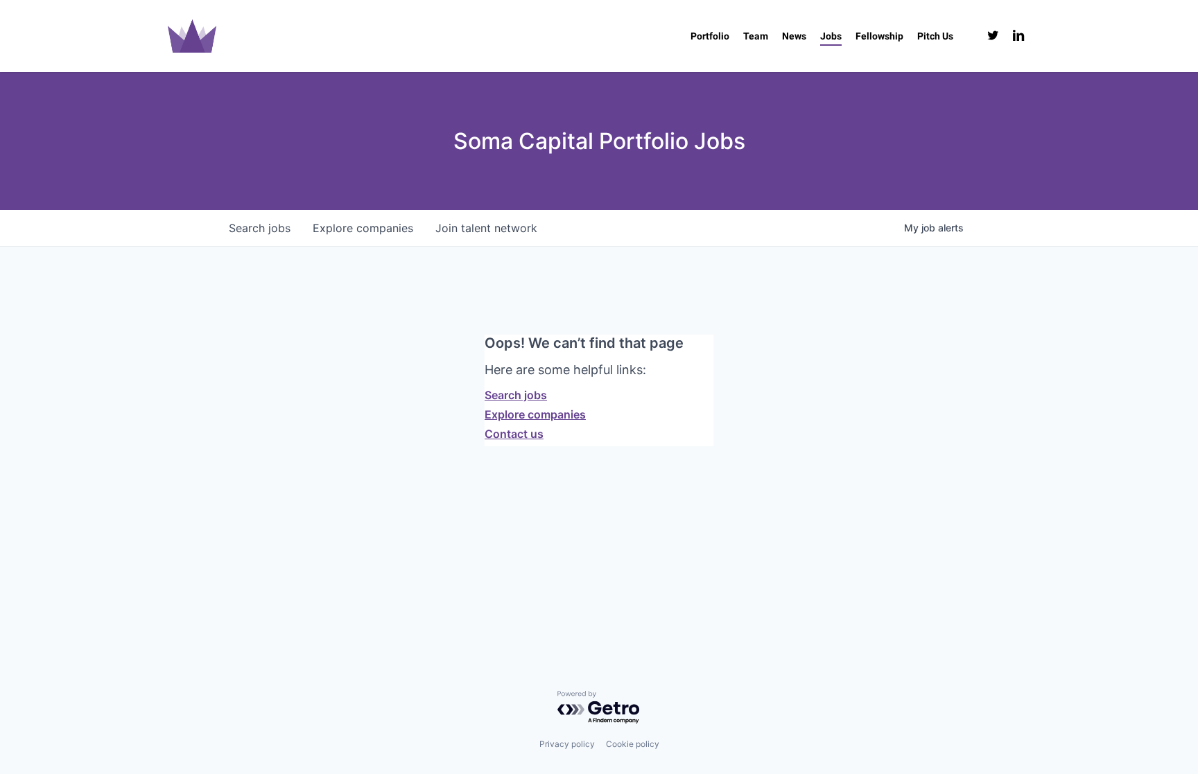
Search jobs (516, 395)
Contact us (514, 434)
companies (363, 228)
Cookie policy (632, 744)
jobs (259, 228)
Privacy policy (567, 744)
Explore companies (535, 414)
